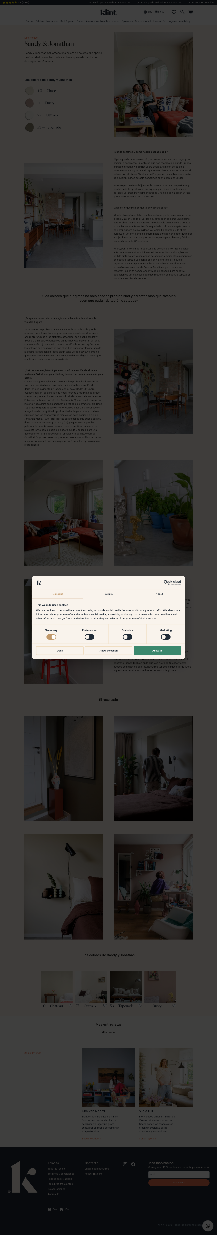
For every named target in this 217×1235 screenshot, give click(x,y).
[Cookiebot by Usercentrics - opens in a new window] (166, 582)
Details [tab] (108, 593)
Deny (60, 650)
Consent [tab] (58, 593)
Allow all (157, 650)
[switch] (89, 637)
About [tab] (159, 593)
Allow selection (109, 650)
